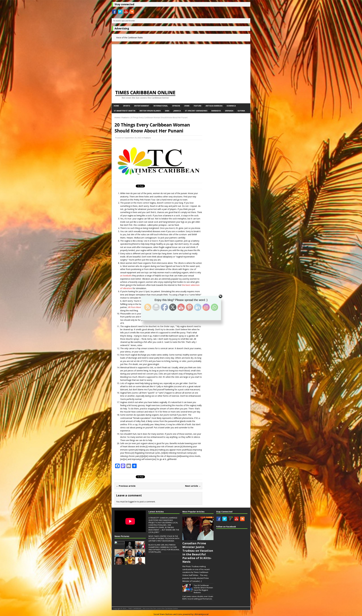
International (160, 106)
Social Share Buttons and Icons (168, 614)
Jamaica (177, 111)
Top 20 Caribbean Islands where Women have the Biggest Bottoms (203, 589)
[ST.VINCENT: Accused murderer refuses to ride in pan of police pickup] (140, 563)
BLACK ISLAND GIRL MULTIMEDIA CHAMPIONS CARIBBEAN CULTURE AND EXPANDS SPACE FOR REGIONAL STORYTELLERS (163, 548)
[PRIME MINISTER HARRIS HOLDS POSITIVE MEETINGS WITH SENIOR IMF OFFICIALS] (140, 555)
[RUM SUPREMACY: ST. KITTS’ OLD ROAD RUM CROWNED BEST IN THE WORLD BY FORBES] (130, 563)
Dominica (231, 106)
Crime (186, 106)
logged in (132, 501)
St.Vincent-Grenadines (196, 111)
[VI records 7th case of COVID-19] (119, 555)
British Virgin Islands (150, 111)
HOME (116, 106)
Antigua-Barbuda (214, 106)
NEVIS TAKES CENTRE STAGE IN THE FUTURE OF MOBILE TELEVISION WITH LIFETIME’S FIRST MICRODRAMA (163, 538)
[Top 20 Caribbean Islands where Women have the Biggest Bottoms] (187, 590)
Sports (126, 106)
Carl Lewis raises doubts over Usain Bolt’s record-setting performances (197, 597)
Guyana (241, 111)
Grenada (229, 111)
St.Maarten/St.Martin (124, 111)
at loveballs (126, 275)
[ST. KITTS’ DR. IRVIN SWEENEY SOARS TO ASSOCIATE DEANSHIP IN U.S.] (130, 555)
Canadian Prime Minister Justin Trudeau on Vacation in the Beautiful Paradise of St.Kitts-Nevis (197, 552)
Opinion (176, 106)
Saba (167, 111)
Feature (197, 106)
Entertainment (141, 106)
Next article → (193, 485)
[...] (200, 581)
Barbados (216, 111)
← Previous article (125, 485)
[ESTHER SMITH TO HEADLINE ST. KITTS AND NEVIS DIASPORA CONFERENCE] (119, 563)
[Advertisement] (181, 64)
